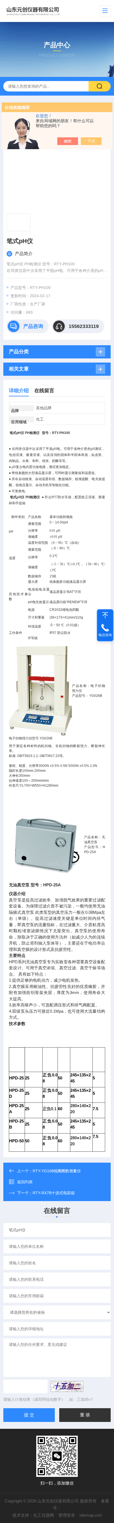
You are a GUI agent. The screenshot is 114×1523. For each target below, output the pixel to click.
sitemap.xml (90, 1515)
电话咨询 (105, 635)
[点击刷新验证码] (67, 1386)
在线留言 (44, 390)
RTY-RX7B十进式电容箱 (54, 1193)
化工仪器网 (43, 1515)
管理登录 (66, 1515)
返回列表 (25, 1182)
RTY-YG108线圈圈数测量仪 (57, 1171)
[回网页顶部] (105, 615)
